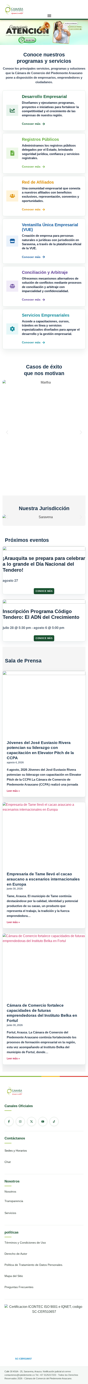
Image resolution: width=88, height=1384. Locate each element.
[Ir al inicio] (14, 8)
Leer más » (13, 790)
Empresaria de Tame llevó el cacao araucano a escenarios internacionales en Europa (43, 879)
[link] (14, 9)
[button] (49, 16)
